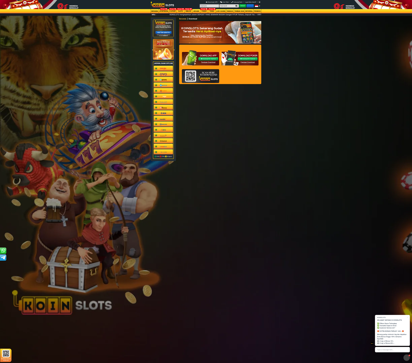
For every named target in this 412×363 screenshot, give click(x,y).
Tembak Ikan (239, 11)
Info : (154, 14)
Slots (180, 11)
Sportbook (163, 11)
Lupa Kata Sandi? (251, 2)
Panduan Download (208, 62)
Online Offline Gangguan (164, 156)
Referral (249, 11)
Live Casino (220, 11)
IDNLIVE (188, 11)
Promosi (257, 11)
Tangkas (230, 11)
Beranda (154, 11)
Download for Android (209, 59)
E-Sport (173, 11)
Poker (204, 11)
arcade (196, 11)
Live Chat (225, 2)
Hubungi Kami (238, 2)
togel (212, 11)
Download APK (212, 2)
